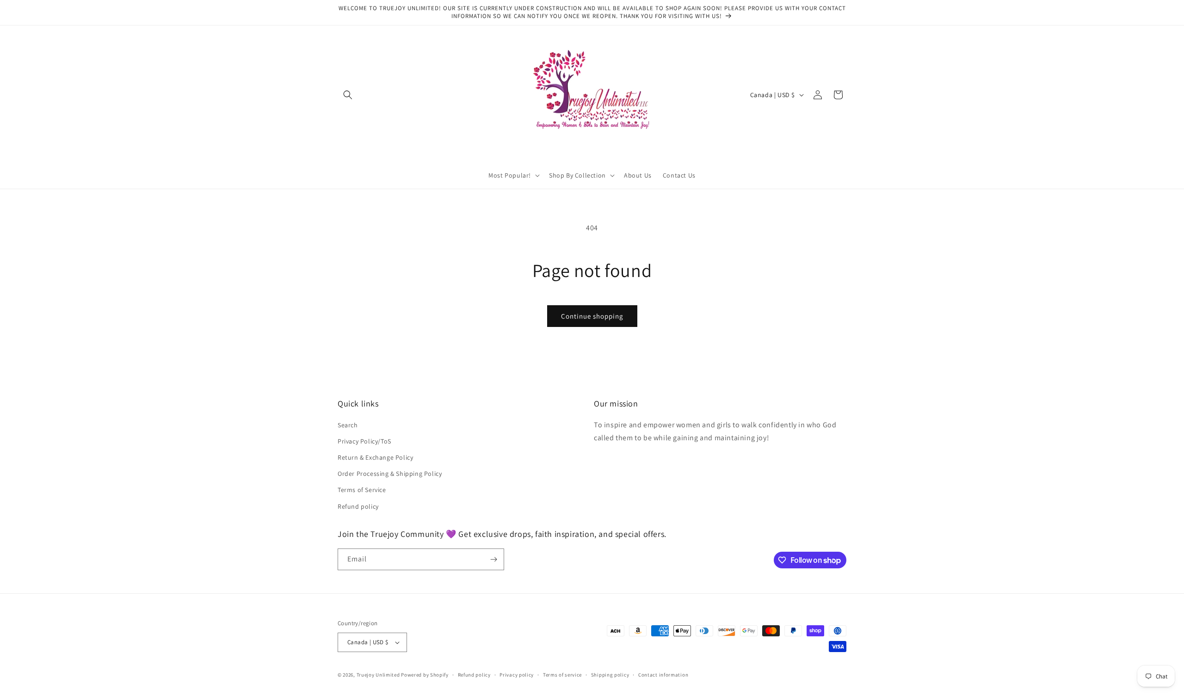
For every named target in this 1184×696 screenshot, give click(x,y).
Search (348, 425)
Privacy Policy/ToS (364, 441)
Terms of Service (362, 490)
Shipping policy (610, 674)
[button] (348, 95)
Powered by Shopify (425, 674)
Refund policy (358, 506)
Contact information (663, 674)
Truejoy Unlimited (378, 674)
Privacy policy (517, 674)
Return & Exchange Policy (375, 457)
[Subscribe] (493, 559)
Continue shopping (592, 316)
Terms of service (562, 674)
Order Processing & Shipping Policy (390, 473)
